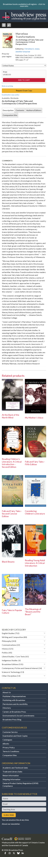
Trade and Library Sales (12, 771)
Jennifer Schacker (22, 51)
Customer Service (10, 732)
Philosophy (6, 641)
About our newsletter (11, 824)
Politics (5, 652)
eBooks (6, 743)
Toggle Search (9, 25)
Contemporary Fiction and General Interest (20, 668)
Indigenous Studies (10, 660)
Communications (9, 645)
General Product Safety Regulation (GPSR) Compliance (20, 784)
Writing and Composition (12, 637)
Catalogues (7, 740)
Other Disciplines (9, 676)
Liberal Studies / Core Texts (13, 656)
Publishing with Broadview (14, 700)
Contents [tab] (20, 110)
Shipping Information (11, 779)
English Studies (8, 633)
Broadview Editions (10, 664)
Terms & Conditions (11, 751)
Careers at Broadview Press (14, 712)
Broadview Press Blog (12, 719)
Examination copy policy (10, 95)
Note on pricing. (7, 86)
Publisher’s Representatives (14, 696)
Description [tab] (8, 110)
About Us (7, 692)
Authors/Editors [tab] (33, 110)
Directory (7, 708)
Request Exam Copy (24, 90)
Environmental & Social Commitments (18, 715)
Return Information (11, 775)
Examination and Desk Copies (15, 736)
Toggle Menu (4, 25)
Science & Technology (11, 672)
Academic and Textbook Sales (15, 767)
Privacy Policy (9, 747)
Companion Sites (10, 755)
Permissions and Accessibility (15, 704)
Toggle (45, 633)
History (5, 649)
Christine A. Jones (31, 49)
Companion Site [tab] (10, 115)
